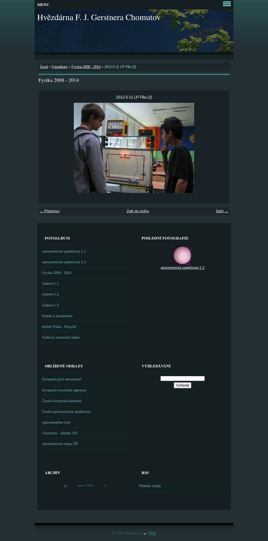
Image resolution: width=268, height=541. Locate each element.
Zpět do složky (138, 211)
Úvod (44, 67)
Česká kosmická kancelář (61, 401)
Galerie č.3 (50, 305)
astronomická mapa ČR (60, 444)
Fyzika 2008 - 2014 (85, 67)
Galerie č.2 (50, 294)
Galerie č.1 (50, 284)
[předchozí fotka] (47, 148)
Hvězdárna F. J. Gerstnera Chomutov (99, 16)
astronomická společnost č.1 (64, 251)
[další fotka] (221, 148)
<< (65, 485)
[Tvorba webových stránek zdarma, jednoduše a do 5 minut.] (145, 534)
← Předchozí (50, 211)
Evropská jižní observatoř (61, 379)
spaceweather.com (56, 422)
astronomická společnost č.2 (64, 262)
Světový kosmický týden (61, 337)
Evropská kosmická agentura (64, 390)
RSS (152, 533)
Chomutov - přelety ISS (60, 433)
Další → (222, 211)
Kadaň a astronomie (57, 316)
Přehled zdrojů (150, 486)
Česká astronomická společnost (66, 412)
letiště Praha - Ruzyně (59, 327)
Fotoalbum (60, 67)
